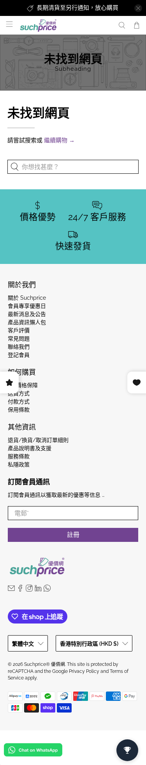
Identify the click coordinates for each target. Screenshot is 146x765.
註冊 (73, 534)
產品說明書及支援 (29, 448)
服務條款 (19, 456)
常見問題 (19, 338)
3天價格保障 (23, 385)
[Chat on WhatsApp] (33, 751)
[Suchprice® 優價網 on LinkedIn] (38, 590)
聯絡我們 (19, 347)
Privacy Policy (84, 671)
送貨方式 (19, 393)
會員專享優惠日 (27, 306)
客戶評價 (19, 330)
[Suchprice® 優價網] (65, 25)
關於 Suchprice (27, 298)
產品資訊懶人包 (27, 322)
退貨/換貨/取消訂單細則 (38, 440)
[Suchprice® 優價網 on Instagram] (29, 590)
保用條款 (19, 410)
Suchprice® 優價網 (44, 664)
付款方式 (19, 401)
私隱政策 (19, 464)
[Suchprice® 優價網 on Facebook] (20, 590)
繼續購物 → (59, 140)
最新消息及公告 (27, 314)
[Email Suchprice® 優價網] (11, 590)
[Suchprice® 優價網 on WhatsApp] (47, 590)
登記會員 (19, 355)
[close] (138, 8)
